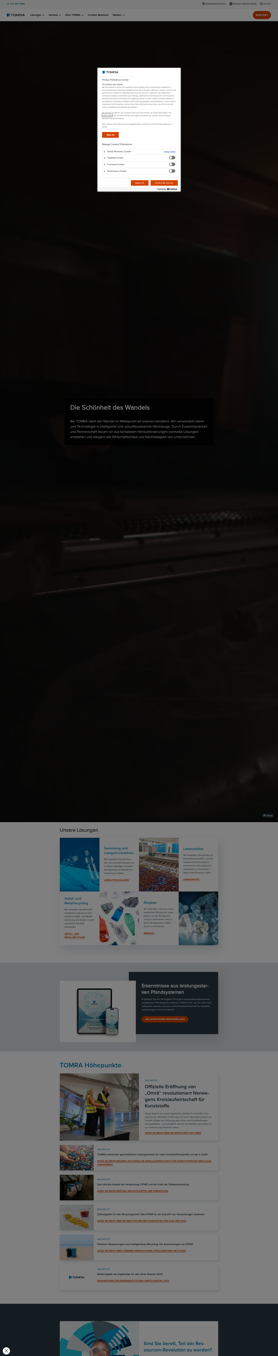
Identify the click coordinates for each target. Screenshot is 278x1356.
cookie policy (107, 115)
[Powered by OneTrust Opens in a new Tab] (168, 190)
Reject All (139, 183)
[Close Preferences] (6, 1351)
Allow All (110, 134)
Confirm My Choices (164, 183)
